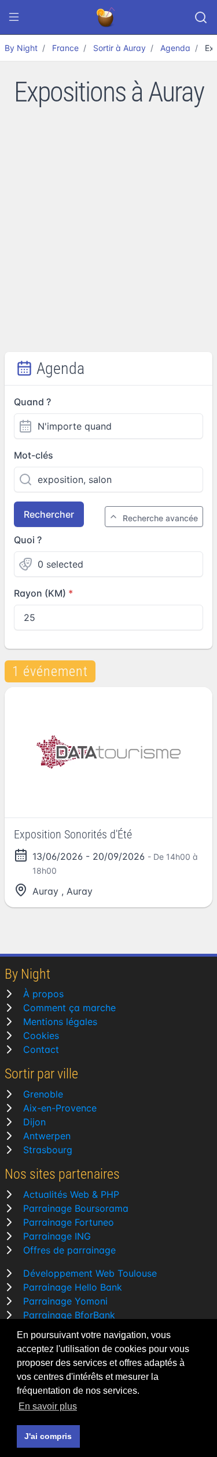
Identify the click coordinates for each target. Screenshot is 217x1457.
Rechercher (49, 514)
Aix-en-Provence (60, 1108)
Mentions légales (60, 1021)
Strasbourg (47, 1150)
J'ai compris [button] (48, 1436)
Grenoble (43, 1094)
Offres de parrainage (69, 1250)
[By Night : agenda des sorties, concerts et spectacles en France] (106, 17)
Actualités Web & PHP (71, 1194)
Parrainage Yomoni (65, 1301)
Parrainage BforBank (69, 1315)
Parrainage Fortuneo (68, 1222)
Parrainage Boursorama (75, 1208)
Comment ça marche (69, 1007)
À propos (43, 994)
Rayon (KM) (40, 593)
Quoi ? (28, 540)
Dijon (34, 1122)
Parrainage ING (57, 1236)
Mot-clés (33, 455)
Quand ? (32, 402)
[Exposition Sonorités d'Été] (108, 752)
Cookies (41, 1035)
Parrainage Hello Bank (72, 1287)
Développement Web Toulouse (90, 1273)
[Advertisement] (108, 237)
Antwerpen (47, 1136)
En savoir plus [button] (48, 1406)
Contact (41, 1049)
